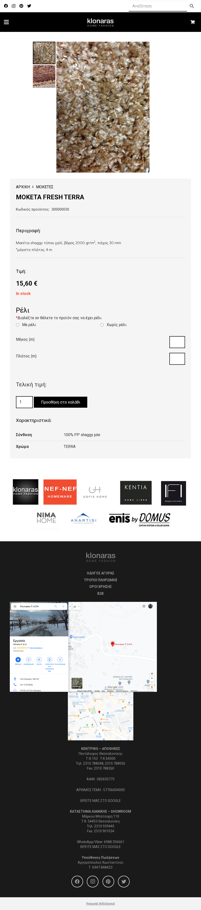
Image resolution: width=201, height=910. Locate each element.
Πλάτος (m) (26, 356)
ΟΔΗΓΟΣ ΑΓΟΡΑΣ (100, 573)
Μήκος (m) (25, 339)
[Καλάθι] (192, 22)
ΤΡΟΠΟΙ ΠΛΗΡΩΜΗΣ (100, 580)
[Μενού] (6, 22)
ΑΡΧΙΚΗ (23, 187)
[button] (160, 49)
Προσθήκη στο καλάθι (60, 402)
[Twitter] (29, 6)
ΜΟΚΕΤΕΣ (44, 187)
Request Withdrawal (100, 903)
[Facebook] (6, 6)
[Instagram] (13, 6)
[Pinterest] (21, 6)
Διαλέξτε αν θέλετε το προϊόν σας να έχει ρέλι (58, 318)
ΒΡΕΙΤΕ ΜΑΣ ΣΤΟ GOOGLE (100, 801)
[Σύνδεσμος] (100, 22)
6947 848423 (102, 867)
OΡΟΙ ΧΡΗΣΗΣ (100, 587)
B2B (100, 593)
